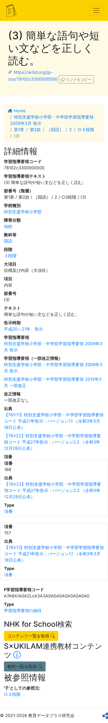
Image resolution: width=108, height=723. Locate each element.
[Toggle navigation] (96, 10)
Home (18, 110)
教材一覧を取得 (22, 666)
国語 (8, 241)
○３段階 (86, 129)
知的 (8, 226)
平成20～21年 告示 (23, 329)
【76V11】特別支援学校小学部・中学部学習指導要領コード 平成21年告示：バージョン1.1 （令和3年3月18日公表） (54, 421)
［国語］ (55, 129)
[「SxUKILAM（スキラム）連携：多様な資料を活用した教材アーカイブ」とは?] (17, 655)
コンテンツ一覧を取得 (29, 635)
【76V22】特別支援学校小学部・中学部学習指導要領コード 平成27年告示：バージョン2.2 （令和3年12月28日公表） (52, 442)
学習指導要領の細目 (23, 610)
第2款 (35, 129)
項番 (8, 511)
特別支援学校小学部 (23, 211)
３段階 (10, 255)
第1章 (19, 129)
